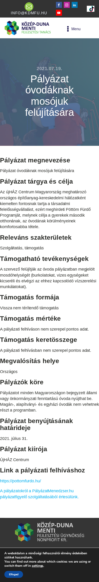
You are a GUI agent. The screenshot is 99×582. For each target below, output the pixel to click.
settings (37, 566)
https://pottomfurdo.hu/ (20, 481)
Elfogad (13, 574)
